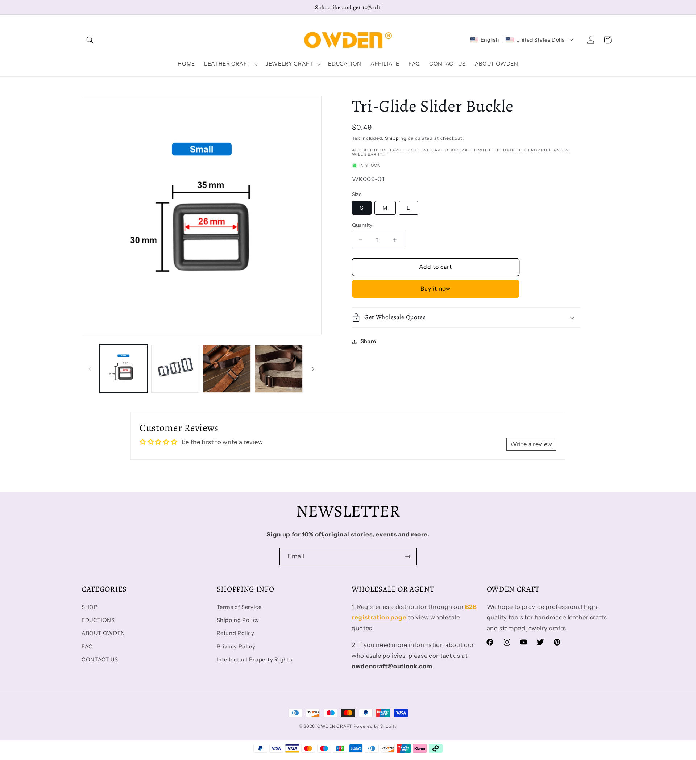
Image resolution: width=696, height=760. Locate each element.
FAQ (87, 646)
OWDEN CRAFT (334, 726)
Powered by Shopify (375, 726)
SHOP (90, 607)
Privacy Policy (236, 646)
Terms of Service (239, 607)
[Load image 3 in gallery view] (227, 369)
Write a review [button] (531, 444)
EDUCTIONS (98, 620)
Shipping (396, 138)
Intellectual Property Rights (255, 659)
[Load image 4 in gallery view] (279, 369)
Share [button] (368, 341)
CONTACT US (100, 659)
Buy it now (435, 288)
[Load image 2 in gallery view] (175, 369)
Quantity (362, 225)
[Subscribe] (407, 556)
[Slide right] (314, 369)
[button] (90, 40)
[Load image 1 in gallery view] (123, 369)
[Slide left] (90, 369)
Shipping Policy (238, 620)
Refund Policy (235, 633)
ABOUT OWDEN (103, 633)
